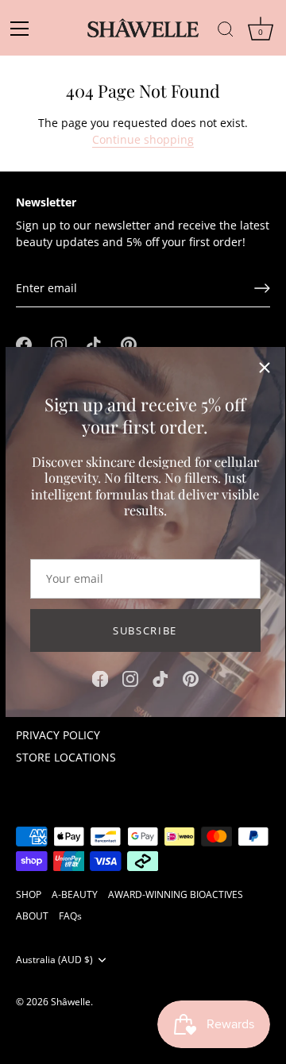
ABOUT (32, 915)
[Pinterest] (191, 676)
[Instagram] (130, 676)
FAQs (70, 915)
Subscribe (145, 630)
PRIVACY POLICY (58, 734)
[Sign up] (262, 288)
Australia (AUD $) (54, 960)
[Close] (264, 367)
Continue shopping (143, 139)
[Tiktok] (160, 676)
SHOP (28, 894)
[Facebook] (100, 676)
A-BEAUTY (75, 894)
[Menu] (24, 28)
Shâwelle (71, 1001)
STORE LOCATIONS (66, 757)
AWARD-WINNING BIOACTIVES (175, 894)
